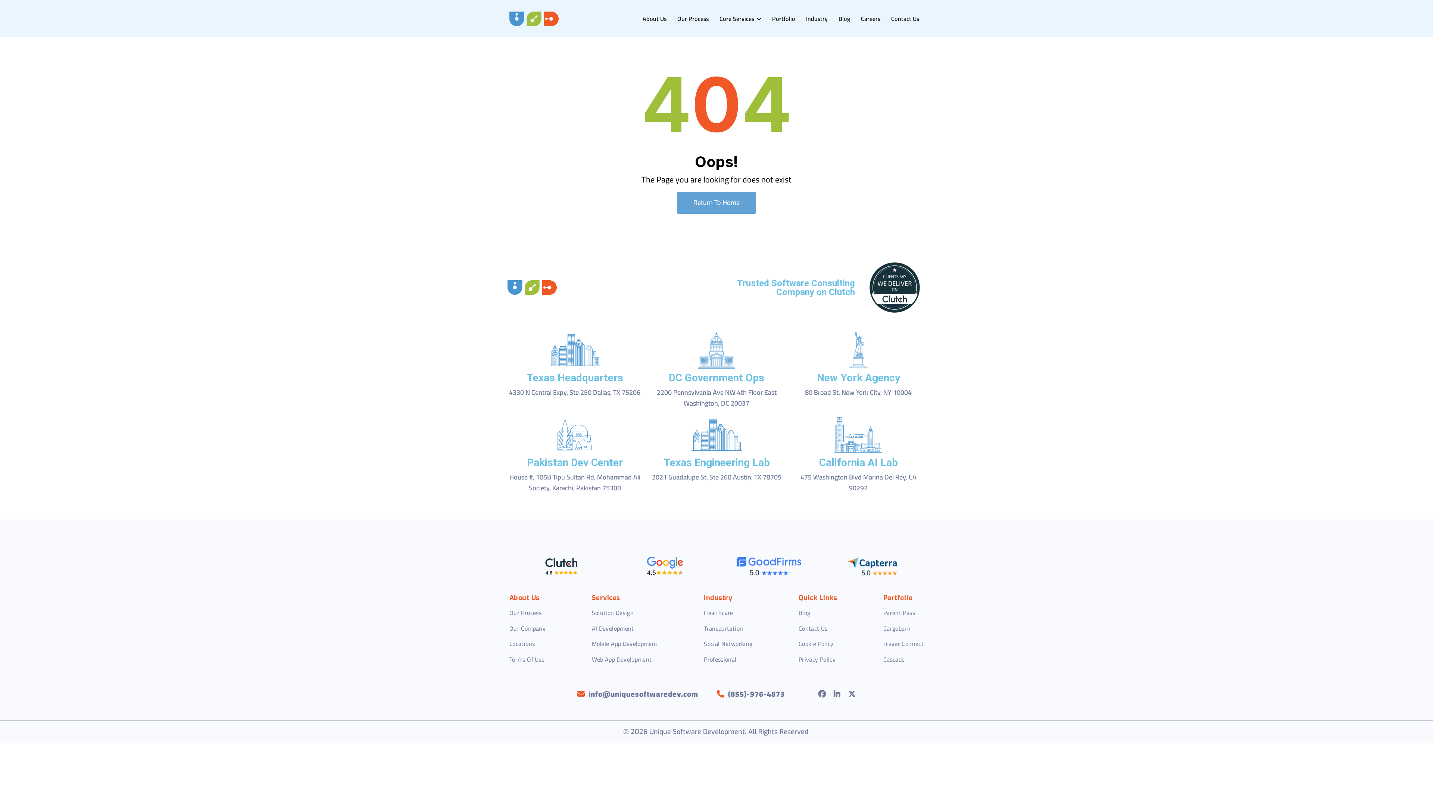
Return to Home (716, 202)
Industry (817, 18)
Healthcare (718, 612)
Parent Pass (899, 612)
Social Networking (728, 643)
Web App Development (622, 659)
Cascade (894, 659)
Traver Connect (903, 643)
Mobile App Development (625, 643)
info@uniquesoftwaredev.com (643, 694)
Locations (522, 643)
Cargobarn (897, 628)
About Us (654, 18)
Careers (870, 18)
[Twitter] (852, 694)
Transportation (723, 628)
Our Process (693, 18)
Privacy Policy (817, 659)
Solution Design (613, 612)
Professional (720, 659)
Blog (844, 18)
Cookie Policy (816, 643)
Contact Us (905, 18)
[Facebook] (822, 694)
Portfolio (783, 18)
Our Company (527, 628)
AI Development (613, 628)
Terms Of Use (526, 659)
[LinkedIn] (837, 694)
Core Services (737, 18)
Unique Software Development (697, 731)
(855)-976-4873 (756, 694)
